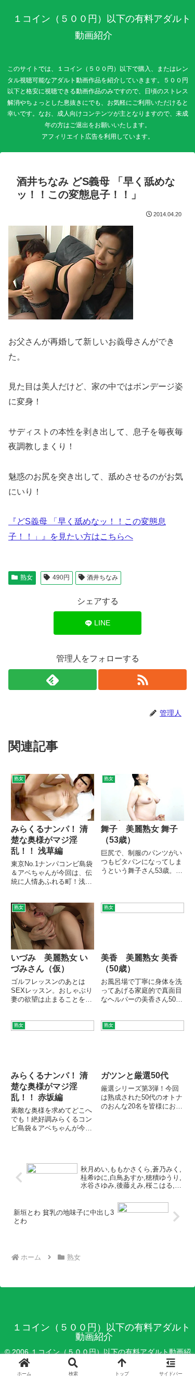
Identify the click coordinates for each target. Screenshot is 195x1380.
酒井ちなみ (102, 577)
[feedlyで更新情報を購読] (52, 679)
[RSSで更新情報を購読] (142, 679)
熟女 (26, 577)
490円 (61, 577)
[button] (174, 1274)
